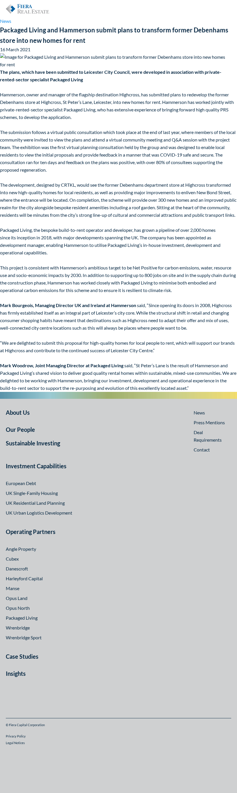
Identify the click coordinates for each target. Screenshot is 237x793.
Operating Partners (30, 531)
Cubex (12, 558)
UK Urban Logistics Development (39, 512)
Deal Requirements (208, 436)
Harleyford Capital (24, 578)
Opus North (18, 608)
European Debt (21, 483)
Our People (20, 429)
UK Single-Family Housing (32, 493)
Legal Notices (15, 743)
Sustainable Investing (33, 443)
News (5, 21)
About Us (18, 412)
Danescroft (17, 568)
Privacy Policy (16, 736)
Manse (12, 588)
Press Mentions (209, 422)
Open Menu (226, 8)
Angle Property (21, 549)
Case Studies (22, 656)
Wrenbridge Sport (24, 637)
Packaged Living (22, 618)
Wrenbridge (18, 627)
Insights (16, 673)
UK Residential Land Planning (35, 503)
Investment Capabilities (36, 465)
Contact (202, 449)
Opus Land (16, 598)
